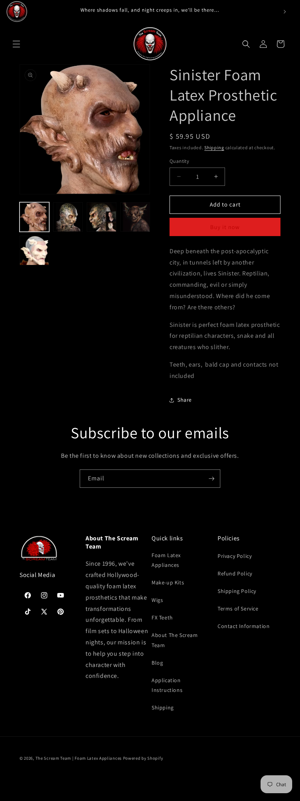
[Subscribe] (211, 478)
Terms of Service (238, 608)
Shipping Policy (237, 591)
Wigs (157, 599)
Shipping (214, 147)
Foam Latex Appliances (166, 560)
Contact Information (244, 626)
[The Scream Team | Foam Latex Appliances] (17, 12)
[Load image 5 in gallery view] (34, 250)
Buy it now (225, 227)
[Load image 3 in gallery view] (101, 217)
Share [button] (184, 399)
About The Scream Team (175, 640)
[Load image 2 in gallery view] (68, 217)
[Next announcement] (284, 11)
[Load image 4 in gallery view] (135, 217)
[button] (16, 44)
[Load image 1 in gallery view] (34, 217)
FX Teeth (162, 617)
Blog (157, 662)
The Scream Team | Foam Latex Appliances (79, 758)
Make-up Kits (168, 582)
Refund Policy (235, 573)
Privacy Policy (235, 555)
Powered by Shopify (143, 758)
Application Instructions (167, 685)
